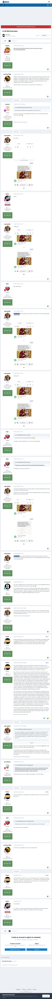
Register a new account (15, 949)
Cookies (34, 989)
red (27, 434)
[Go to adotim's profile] (7, 50)
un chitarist (7, 762)
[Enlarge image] (30, 465)
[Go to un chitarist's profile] (7, 766)
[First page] (2, 41)
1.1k (8, 85)
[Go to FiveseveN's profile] (7, 586)
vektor (7, 194)
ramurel (7, 104)
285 (8, 772)
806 (8, 146)
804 (8, 294)
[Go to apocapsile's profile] (7, 140)
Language (18, 989)
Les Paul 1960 (7, 74)
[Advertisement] (16, 16)
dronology (28, 765)
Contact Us (29, 989)
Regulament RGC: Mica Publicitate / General (26, 26)
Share (38, 35)
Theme (23, 989)
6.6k (8, 593)
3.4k (8, 115)
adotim (7, 45)
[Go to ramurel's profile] (7, 109)
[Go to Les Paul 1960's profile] (7, 79)
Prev (5, 40)
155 (8, 56)
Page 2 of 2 (14, 40)
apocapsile (7, 135)
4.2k (8, 207)
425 (8, 647)
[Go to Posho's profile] (3, 35)
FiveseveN (7, 582)
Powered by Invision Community (26, 992)
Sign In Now (37, 949)
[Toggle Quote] (15, 107)
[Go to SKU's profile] (7, 288)
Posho (8, 34)
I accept (46, 996)
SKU (7, 284)
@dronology (16, 313)
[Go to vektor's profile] (7, 198)
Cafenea (13, 36)
